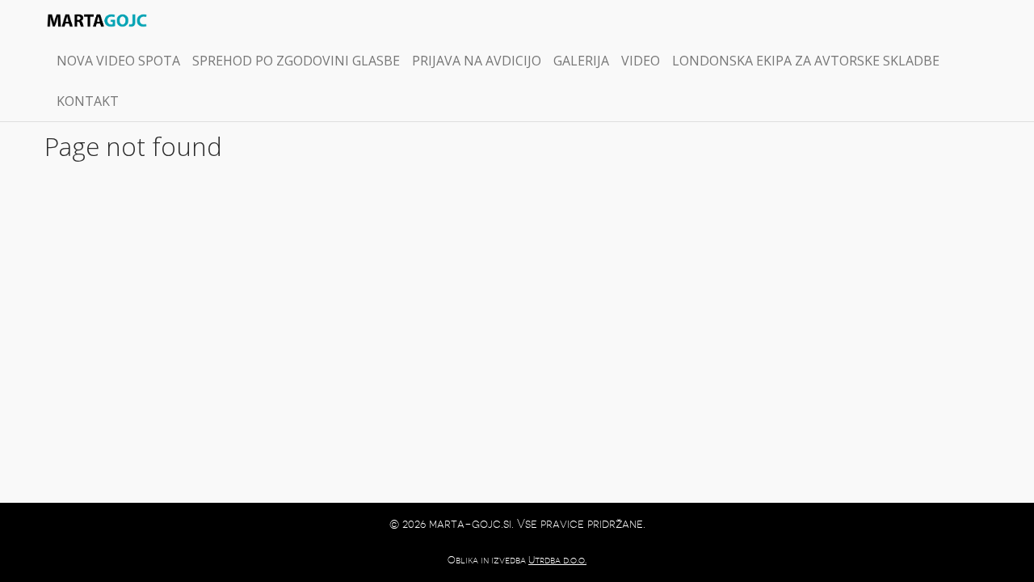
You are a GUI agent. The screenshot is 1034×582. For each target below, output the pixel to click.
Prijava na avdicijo (476, 61)
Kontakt (88, 101)
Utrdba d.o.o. (557, 560)
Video (640, 61)
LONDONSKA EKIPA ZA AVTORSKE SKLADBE (805, 61)
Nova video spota (118, 61)
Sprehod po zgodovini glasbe (296, 61)
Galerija (581, 61)
